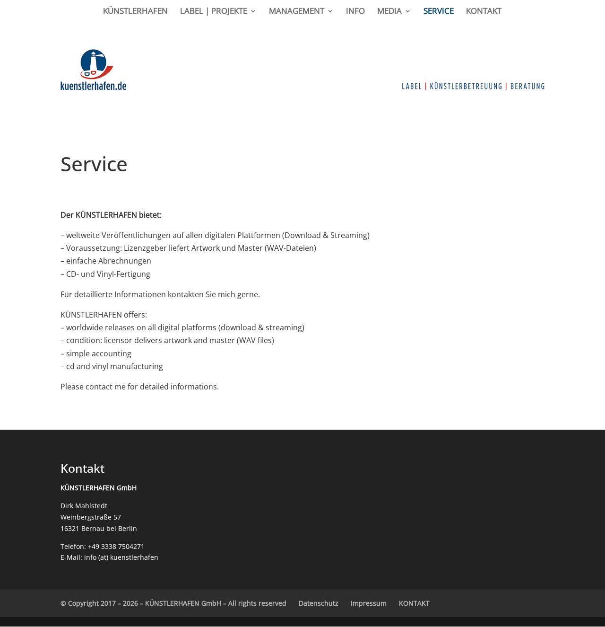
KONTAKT (483, 12)
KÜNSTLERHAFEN (135, 12)
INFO (355, 12)
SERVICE (439, 12)
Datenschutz (318, 603)
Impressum (369, 603)
